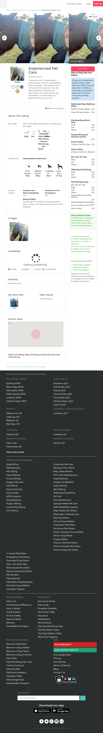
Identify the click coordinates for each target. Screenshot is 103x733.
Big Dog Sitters (61, 517)
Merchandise (13, 669)
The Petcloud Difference (18, 605)
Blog (55, 669)
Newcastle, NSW (14, 390)
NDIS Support (13, 496)
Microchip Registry (47, 637)
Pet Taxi (57, 496)
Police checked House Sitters (68, 532)
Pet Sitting (11, 471)
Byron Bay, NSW (14, 387)
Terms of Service (61, 665)
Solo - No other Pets (16, 564)
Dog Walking (13, 475)
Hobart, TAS (12, 434)
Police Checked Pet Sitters (67, 546)
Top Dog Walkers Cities (50, 633)
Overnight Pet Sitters (64, 525)
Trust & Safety (13, 615)
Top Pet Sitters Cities (48, 630)
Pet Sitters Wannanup (30, 10)
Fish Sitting (12, 510)
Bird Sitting (59, 489)
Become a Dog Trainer (17, 651)
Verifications (44, 619)
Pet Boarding (13, 468)
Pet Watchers (13, 578)
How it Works (13, 608)
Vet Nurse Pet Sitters (64, 528)
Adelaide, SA (59, 434)
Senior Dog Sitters (62, 535)
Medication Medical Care (66, 514)
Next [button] (98, 37)
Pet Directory (44, 622)
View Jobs (11, 658)
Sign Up (98, 4)
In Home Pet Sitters (16, 553)
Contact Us (59, 672)
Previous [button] (4, 37)
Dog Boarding (13, 500)
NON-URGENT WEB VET (66, 650)
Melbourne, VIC (14, 413)
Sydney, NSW (13, 383)
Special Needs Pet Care (65, 503)
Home (9, 10)
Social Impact (13, 612)
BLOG (61, 721)
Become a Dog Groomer (19, 654)
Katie (43, 367)
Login (88, 4)
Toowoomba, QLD (62, 394)
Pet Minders (12, 574)
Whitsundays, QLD (63, 401)
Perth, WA (11, 443)
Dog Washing (60, 478)
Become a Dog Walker (18, 647)
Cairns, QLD (59, 404)
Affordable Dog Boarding (19, 582)
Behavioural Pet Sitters (18, 567)
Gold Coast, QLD (61, 387)
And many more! (15, 452)
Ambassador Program (17, 683)
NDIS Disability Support (65, 507)
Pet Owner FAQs (46, 612)
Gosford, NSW (13, 397)
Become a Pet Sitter (16, 644)
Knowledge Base (62, 654)
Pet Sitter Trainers (15, 589)
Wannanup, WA (32, 367)
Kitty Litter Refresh (62, 471)
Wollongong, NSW (16, 394)
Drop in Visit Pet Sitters (65, 542)
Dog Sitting (12, 464)
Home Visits (12, 493)
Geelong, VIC (12, 417)
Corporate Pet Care (63, 464)
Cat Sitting (11, 485)
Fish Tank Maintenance (65, 475)
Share (94, 17)
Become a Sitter (74, 4)
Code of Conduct (15, 665)
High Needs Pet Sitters (65, 510)
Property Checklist (47, 608)
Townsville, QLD (61, 397)
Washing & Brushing (64, 493)
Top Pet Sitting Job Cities (19, 662)
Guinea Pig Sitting (15, 507)
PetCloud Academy (16, 672)
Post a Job (43, 605)
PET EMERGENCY (62, 644)
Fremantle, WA (14, 446)
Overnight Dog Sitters (17, 560)
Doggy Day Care (14, 482)
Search (16, 10)
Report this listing (55, 108)
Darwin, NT (59, 443)
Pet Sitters (18, 367)
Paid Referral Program (17, 626)
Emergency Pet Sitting (18, 557)
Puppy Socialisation (63, 482)
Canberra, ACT (60, 413)
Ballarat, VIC (12, 420)
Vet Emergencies (15, 679)
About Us (11, 601)
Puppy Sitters (60, 539)
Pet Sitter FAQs (14, 676)
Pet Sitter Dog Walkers (18, 585)
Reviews (10, 622)
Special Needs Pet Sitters (19, 571)
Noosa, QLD (59, 390)
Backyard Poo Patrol (64, 468)
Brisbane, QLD (60, 383)
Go (83, 698)
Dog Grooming (14, 489)
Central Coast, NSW (16, 401)
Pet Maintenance (62, 500)
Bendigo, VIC (13, 424)
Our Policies (59, 662)
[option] (17, 38)
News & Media (13, 619)
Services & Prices (46, 601)
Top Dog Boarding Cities (50, 626)
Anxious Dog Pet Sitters (65, 550)
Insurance (84, 267)
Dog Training (60, 485)
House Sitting (13, 478)
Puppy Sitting (13, 503)
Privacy (57, 658)
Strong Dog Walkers (63, 521)
